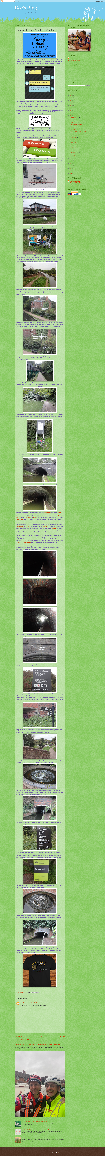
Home (40, 1036)
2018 (71, 110)
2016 (71, 115)
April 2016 (74, 147)
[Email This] (32, 992)
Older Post (61, 1036)
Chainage (54, 528)
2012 (71, 165)
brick (28, 526)
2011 (71, 168)
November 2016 (75, 120)
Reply (21, 1007)
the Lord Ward (46, 514)
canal (45, 512)
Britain (59, 512)
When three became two (76, 124)
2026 (71, 93)
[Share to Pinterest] (38, 992)
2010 (71, 170)
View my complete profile (74, 60)
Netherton (28, 517)
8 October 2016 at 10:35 (31, 1003)
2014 (71, 161)
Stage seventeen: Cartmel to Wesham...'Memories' (76, 183)
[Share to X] (35, 992)
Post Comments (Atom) (26, 1039)
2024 (71, 98)
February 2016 (74, 152)
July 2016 (73, 140)
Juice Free (22, 1003)
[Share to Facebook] (37, 992)
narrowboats (19, 526)
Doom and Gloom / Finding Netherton (79, 132)
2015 (71, 158)
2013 (71, 163)
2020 (71, 105)
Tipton (35, 517)
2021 (71, 103)
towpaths (44, 526)
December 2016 (75, 117)
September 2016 (75, 135)
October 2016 (74, 122)
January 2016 (74, 155)
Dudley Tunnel (20, 519)
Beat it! (23, 1138)
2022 (71, 100)
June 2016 (73, 142)
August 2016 (74, 137)
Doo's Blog (26, 7)
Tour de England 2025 (75, 181)
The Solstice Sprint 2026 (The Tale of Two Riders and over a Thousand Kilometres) (38, 1044)
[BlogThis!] (33, 992)
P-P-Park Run (74, 129)
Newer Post (18, 1036)
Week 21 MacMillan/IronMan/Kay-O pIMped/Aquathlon (35, 1121)
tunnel (49, 512)
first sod (32, 514)
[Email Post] (29, 992)
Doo (71, 58)
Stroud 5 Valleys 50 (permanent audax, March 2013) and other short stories (39, 1129)
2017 (71, 113)
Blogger (59, 1153)
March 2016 (74, 150)
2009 (71, 173)
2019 (71, 108)
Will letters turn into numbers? (78, 127)
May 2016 (73, 145)
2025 (71, 95)
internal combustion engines (23, 542)
